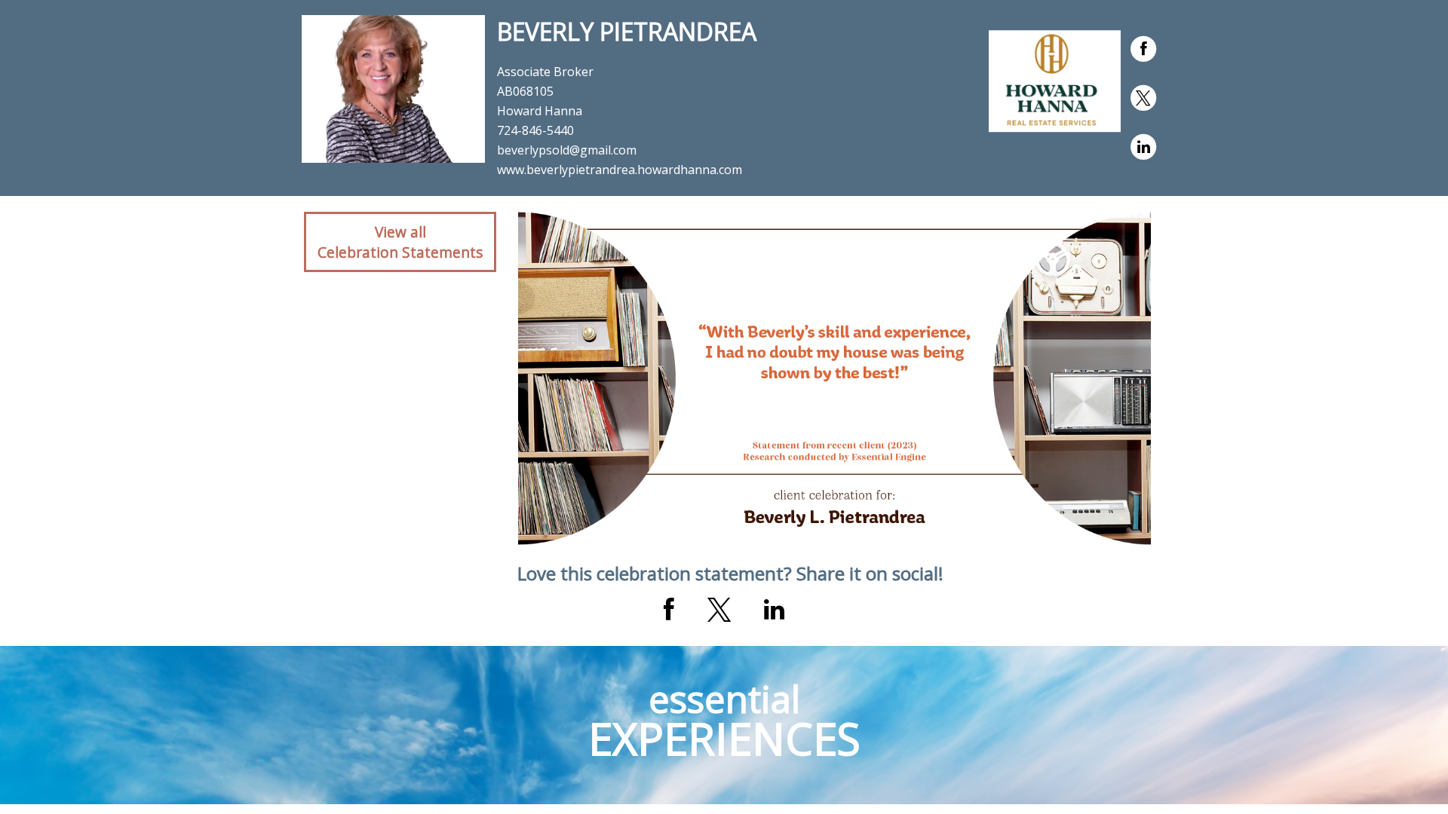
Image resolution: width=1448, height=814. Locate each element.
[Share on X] (719, 610)
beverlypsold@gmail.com (567, 150)
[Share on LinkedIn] (774, 610)
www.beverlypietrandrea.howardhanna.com (619, 169)
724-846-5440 (535, 130)
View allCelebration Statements (400, 242)
